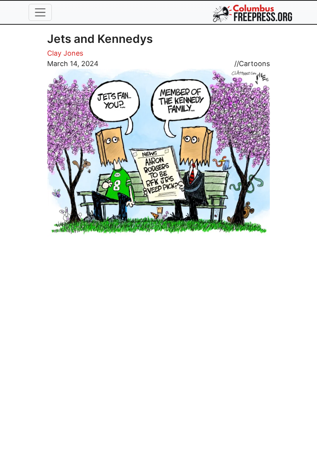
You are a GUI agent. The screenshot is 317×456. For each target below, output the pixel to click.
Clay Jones (65, 53)
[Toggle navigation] (40, 12)
